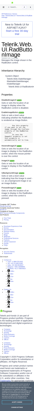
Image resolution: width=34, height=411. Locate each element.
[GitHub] (9, 284)
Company (7, 329)
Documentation (9, 230)
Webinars (7, 236)
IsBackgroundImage (13, 173)
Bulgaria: (16, 267)
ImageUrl (8, 161)
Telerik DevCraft (5, 206)
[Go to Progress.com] (6, 312)
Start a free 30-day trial (17, 32)
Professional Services (11, 238)
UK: (15, 263)
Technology (8, 331)
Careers (6, 338)
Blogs (6, 235)
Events (6, 243)
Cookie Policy (14, 394)
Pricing (6, 220)
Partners (6, 240)
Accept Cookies (17, 402)
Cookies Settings (17, 407)
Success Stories (9, 252)
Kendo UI (3, 209)
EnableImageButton (13, 112)
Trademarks (5, 380)
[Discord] (9, 286)
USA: (15, 261)
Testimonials (8, 253)
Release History (9, 231)
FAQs (6, 245)
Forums (6, 233)
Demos (6, 228)
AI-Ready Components (17, 213)
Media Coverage (9, 336)
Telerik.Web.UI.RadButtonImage (17, 49)
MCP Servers (4, 213)
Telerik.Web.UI (10, 15)
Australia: (17, 268)
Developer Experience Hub (13, 226)
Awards (6, 332)
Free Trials (7, 218)
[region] (17, 396)
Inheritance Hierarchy (13, 70)
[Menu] (3, 7)
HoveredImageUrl (11, 146)
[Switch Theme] (30, 7)
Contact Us (7, 260)
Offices (6, 339)
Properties (7, 94)
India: (15, 265)
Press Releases (9, 334)
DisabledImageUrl (11, 100)
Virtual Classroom (10, 242)
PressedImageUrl (11, 188)
